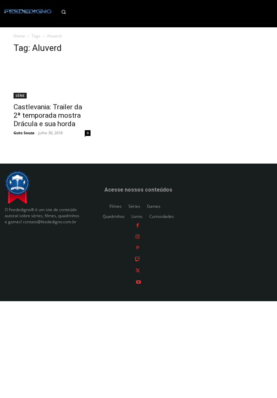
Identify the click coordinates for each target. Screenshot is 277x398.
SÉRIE (20, 95)
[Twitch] (137, 259)
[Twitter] (138, 270)
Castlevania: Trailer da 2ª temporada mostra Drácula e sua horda (48, 115)
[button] (69, 12)
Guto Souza (24, 132)
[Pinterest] (137, 247)
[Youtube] (138, 281)
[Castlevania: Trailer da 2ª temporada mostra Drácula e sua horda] (52, 79)
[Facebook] (137, 225)
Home (19, 36)
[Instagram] (137, 236)
